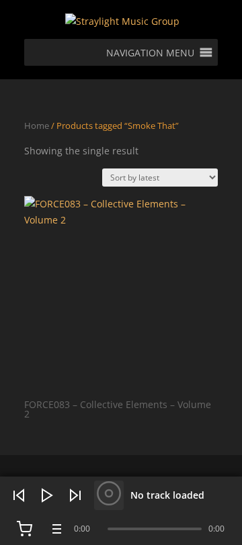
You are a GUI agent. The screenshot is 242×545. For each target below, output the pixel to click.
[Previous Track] (19, 495)
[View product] (109, 495)
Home (36, 125)
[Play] (47, 495)
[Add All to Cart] (24, 529)
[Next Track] (75, 495)
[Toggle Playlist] (55, 529)
